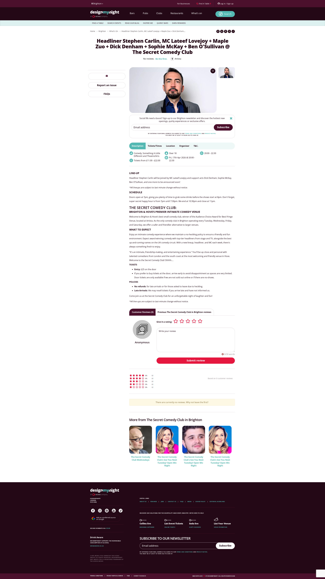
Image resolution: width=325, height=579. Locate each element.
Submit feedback (140, 576)
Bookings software (147, 527)
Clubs (159, 13)
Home (92, 31)
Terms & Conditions (96, 576)
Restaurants (176, 13)
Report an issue (107, 85)
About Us (143, 501)
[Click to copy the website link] (233, 31)
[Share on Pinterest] (225, 31)
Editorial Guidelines (217, 501)
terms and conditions (193, 133)
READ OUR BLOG (132, 23)
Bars (132, 13)
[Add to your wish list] (212, 71)
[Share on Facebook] (218, 31)
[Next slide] (229, 449)
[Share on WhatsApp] (229, 31)
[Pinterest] (107, 511)
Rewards (153, 501)
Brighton (102, 31)
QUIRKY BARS (162, 23)
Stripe (108, 528)
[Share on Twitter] (221, 31)
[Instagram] (100, 511)
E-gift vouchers (195, 527)
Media (189, 501)
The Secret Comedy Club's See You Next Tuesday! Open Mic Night (167, 461)
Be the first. (161, 58)
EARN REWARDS (179, 23)
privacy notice (210, 133)
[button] (163, 375)
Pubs (145, 13)
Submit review (196, 360)
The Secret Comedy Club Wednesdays (140, 458)
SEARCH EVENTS (114, 23)
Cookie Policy (200, 501)
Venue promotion (220, 527)
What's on (196, 13)
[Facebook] (93, 511)
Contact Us (172, 501)
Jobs (162, 501)
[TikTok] (121, 511)
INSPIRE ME (148, 23)
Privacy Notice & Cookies (115, 576)
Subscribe (223, 127)
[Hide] (231, 118)
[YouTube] (114, 511)
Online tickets (169, 527)
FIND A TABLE (97, 23)
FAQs (107, 94)
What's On (113, 31)
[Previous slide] (134, 449)
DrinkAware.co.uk (97, 546)
